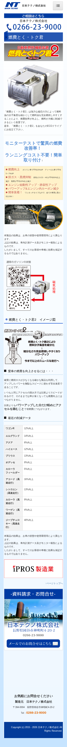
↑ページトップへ (54, 583)
